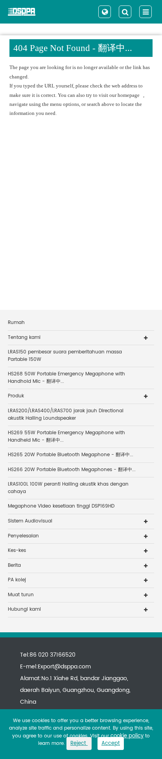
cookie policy (127, 736)
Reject (79, 743)
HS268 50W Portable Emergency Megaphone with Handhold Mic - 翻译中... (66, 377)
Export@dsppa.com (64, 666)
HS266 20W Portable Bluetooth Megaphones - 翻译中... (72, 469)
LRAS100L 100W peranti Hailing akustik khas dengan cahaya (68, 488)
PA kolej (17, 580)
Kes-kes (17, 550)
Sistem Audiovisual (30, 521)
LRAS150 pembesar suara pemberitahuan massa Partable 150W (65, 355)
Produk (16, 396)
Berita (14, 565)
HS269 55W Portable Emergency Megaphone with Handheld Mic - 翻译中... (66, 436)
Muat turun (21, 595)
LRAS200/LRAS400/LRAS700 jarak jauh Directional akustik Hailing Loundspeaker (65, 414)
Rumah (16, 322)
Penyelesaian (23, 536)
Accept (110, 743)
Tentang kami (24, 337)
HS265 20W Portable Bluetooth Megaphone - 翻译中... (70, 455)
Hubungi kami (24, 609)
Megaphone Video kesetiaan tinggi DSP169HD (61, 506)
